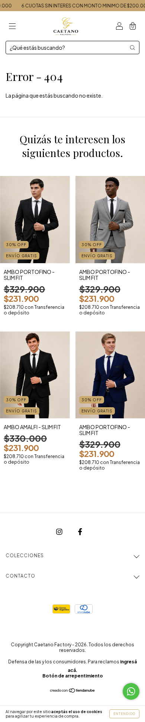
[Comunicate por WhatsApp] (131, 691)
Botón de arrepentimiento (72, 676)
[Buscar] (132, 47)
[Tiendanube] (72, 690)
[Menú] (12, 26)
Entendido (124, 714)
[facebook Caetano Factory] (80, 531)
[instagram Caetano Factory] (59, 531)
